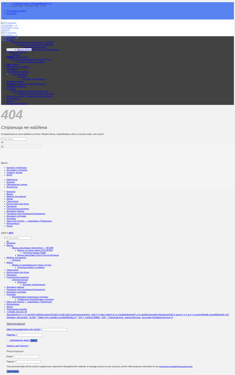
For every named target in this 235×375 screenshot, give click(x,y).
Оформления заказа (17, 184)
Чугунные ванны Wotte (34, 47)
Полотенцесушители (18, 72)
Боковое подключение (34, 79)
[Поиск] (8, 241)
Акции (10, 101)
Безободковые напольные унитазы (30, 91)
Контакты (11, 13)
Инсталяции (13, 99)
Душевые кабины (15, 81)
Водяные (22, 76)
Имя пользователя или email (24, 329)
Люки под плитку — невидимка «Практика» (29, 96)
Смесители (12, 64)
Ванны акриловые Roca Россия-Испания (38, 49)
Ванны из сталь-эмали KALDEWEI (35, 45)
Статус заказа (14, 172)
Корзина (11, 182)
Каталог (11, 37)
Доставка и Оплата (16, 11)
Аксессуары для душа (18, 67)
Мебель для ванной (16, 52)
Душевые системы (16, 86)
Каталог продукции (17, 167)
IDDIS (9, 175)
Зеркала (16, 54)
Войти (33, 340)
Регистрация (13, 371)
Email (10, 356)
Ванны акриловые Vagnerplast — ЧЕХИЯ (32, 42)
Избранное (12, 179)
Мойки (10, 57)
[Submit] (2, 142)
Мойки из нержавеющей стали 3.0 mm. (32, 59)
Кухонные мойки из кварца (30, 62)
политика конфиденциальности (175, 366)
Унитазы (11, 89)
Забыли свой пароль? (18, 346)
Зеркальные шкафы (17, 103)
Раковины (12, 69)
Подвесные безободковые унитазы (35, 94)
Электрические (20, 74)
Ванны (10, 40)
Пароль (12, 334)
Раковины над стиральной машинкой (26, 84)
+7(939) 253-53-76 (17, 57)
